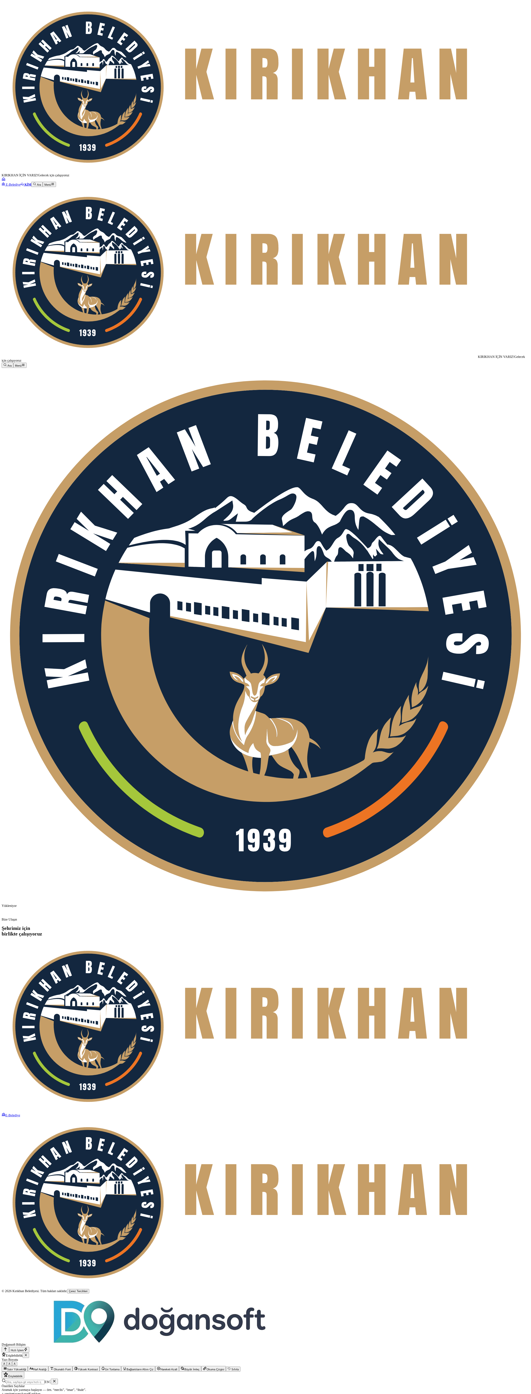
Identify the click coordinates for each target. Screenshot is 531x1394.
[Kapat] (26, 1355)
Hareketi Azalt (169, 1369)
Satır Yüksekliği (16, 1369)
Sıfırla (235, 1369)
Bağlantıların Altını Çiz (140, 1369)
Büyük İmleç (192, 1369)
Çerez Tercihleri (78, 1291)
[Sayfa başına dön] (5, 1349)
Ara (38, 184)
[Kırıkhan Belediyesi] (240, 357)
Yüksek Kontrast (88, 1369)
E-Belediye (13, 184)
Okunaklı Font (62, 1369)
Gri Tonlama (112, 1369)
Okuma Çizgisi (215, 1369)
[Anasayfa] (3, 180)
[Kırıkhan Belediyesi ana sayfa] (240, 171)
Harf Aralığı (40, 1369)
